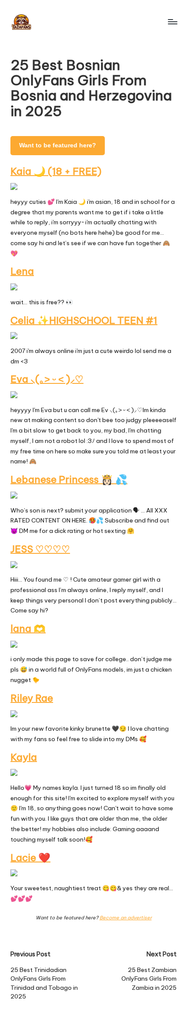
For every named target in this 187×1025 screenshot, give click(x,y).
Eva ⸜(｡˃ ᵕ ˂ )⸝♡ (46, 379)
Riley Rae (31, 698)
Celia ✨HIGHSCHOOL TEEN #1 (83, 320)
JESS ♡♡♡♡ (40, 549)
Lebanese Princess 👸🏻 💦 (68, 479)
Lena (22, 271)
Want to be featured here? (57, 145)
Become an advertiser (126, 918)
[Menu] (172, 21)
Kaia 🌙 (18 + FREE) (55, 171)
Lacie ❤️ (30, 858)
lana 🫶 (28, 628)
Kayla (23, 757)
